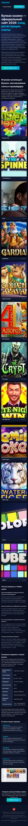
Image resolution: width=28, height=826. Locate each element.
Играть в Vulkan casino (10, 68)
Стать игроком (19, 6)
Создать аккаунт (14, 800)
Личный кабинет (7, 6)
